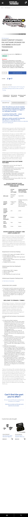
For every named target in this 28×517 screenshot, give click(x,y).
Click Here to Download (8, 281)
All (23, 86)
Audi (3, 88)
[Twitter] (10, 78)
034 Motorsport (5, 38)
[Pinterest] (12, 78)
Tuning (4, 90)
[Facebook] (8, 78)
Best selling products (10, 88)
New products (20, 88)
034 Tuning (20, 86)
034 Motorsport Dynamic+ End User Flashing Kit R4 (19, 436)
